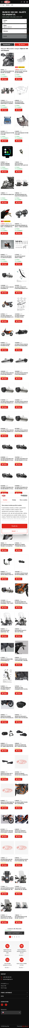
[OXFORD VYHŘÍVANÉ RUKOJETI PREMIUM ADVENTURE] (7, 153)
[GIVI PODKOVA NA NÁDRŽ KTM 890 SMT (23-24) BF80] (7, 60)
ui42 (27, 1026)
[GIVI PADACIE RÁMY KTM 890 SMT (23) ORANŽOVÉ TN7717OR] (21, 791)
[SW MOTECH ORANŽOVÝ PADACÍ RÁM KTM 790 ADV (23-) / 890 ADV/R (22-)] (21, 820)
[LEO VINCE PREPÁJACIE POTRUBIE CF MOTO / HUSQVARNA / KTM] (7, 677)
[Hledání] (21, 2)
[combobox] (7, 44)
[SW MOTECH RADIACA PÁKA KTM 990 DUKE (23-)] (7, 648)
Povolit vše (14, 526)
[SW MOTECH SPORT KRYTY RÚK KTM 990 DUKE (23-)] (7, 763)
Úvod (3, 5)
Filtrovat (23, 44)
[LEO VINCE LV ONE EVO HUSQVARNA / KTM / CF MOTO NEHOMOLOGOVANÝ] (7, 591)
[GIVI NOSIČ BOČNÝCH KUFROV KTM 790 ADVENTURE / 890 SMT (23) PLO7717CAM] (7, 877)
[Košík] (27, 2)
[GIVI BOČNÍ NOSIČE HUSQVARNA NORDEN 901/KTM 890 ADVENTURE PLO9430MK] (21, 91)
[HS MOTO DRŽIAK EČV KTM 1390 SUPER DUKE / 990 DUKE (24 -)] (21, 648)
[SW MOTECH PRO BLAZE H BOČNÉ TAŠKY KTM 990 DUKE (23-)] (21, 705)
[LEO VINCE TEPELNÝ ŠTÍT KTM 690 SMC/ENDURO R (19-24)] (7, 305)
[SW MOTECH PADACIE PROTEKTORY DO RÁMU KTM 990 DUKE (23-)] (21, 763)
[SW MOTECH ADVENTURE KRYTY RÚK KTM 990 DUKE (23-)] (21, 734)
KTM (12, 5)
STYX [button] (2, 996)
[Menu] (2, 2)
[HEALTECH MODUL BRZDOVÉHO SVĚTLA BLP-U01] (21, 153)
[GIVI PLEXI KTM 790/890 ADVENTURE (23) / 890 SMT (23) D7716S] (7, 906)
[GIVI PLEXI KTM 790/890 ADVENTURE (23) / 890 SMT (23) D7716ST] (21, 877)
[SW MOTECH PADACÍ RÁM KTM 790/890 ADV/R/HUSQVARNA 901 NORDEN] (7, 791)
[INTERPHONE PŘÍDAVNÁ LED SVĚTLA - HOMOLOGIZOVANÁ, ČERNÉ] (21, 214)
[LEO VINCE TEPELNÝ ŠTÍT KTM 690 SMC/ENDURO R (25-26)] (21, 276)
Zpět (1, 5)
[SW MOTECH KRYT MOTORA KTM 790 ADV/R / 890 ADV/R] (7, 820)
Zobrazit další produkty (14, 933)
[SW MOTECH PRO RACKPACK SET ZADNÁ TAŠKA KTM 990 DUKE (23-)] (7, 734)
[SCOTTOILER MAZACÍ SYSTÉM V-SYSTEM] (7, 122)
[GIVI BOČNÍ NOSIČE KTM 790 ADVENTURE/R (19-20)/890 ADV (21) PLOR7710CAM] (7, 91)
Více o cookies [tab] (23, 500)
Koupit (5, 79)
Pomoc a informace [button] (6, 992)
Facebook (6, 1005)
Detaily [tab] (14, 500)
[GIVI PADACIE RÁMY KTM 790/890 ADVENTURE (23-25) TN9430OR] (21, 591)
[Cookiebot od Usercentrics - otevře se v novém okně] (20, 496)
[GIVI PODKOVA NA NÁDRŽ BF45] (7, 184)
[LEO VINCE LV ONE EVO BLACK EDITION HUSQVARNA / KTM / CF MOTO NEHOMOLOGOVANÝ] (21, 562)
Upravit (14, 531)
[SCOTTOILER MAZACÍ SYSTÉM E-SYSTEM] (21, 122)
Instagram (2, 1005)
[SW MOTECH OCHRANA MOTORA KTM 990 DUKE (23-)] (7, 705)
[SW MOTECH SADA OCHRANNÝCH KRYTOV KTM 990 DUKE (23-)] (21, 677)
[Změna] (11, 1012)
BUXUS (23, 1026)
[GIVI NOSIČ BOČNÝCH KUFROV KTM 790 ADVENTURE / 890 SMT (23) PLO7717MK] (21, 849)
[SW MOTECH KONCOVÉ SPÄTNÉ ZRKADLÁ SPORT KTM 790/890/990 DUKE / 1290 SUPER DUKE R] (7, 562)
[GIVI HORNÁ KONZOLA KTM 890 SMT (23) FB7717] (21, 906)
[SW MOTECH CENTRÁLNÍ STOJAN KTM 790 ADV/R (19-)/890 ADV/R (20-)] (7, 245)
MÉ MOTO (8, 5)
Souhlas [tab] (5, 500)
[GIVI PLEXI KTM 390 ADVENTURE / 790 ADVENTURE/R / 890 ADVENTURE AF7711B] (7, 620)
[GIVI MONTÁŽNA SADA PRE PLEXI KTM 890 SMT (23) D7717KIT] (7, 849)
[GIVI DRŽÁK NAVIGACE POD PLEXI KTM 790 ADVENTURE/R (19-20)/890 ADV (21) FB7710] (21, 184)
